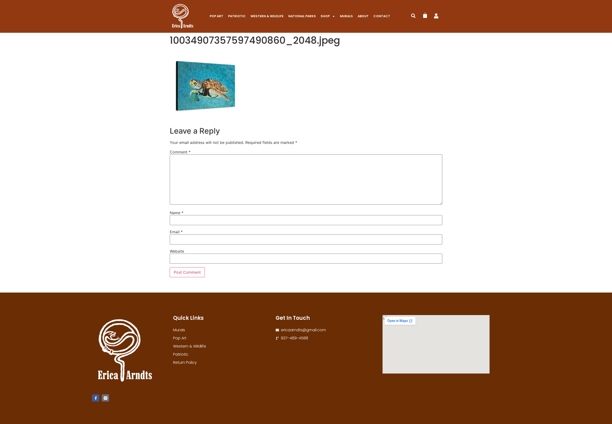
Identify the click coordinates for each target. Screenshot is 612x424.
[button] (413, 16)
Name (176, 213)
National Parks (302, 16)
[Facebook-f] (95, 398)
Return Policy (185, 362)
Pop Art (216, 16)
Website (177, 251)
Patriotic (237, 16)
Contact (381, 16)
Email (176, 232)
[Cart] (425, 15)
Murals (346, 16)
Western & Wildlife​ (267, 16)
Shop (325, 16)
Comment (180, 152)
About (363, 16)
